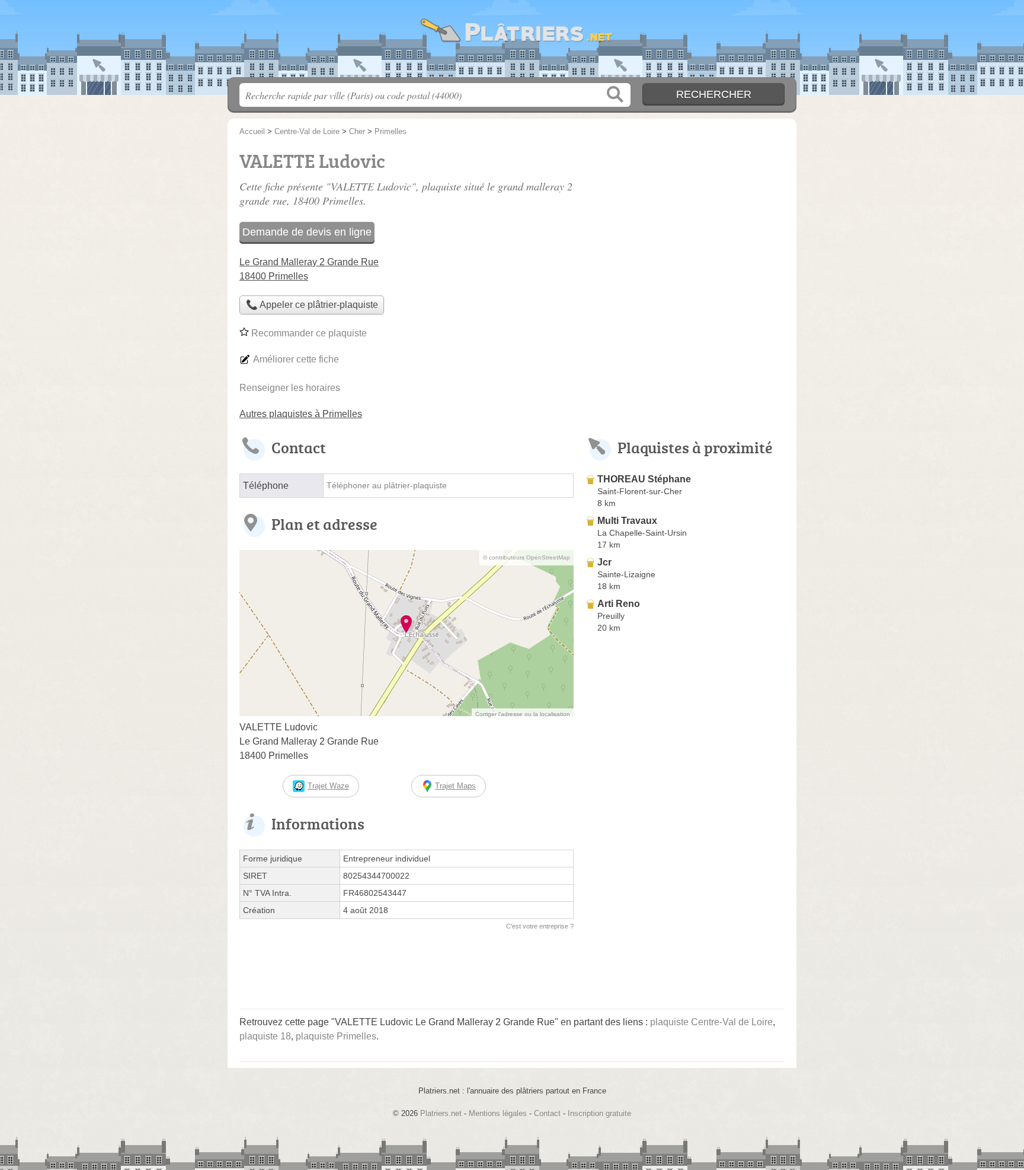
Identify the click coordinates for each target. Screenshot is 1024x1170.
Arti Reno (618, 604)
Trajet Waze (328, 785)
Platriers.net (512, 42)
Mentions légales (498, 1113)
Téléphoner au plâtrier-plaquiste (387, 485)
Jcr (604, 562)
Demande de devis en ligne (307, 232)
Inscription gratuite (599, 1113)
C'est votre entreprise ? (540, 926)
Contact (547, 1113)
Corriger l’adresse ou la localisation (522, 714)
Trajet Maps (455, 785)
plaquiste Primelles (336, 1036)
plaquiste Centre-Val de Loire (711, 1022)
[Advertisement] (685, 229)
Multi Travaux (627, 521)
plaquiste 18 (265, 1036)
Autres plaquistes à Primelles (300, 414)
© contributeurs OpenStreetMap (526, 557)
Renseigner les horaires (289, 388)
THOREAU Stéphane (644, 479)
